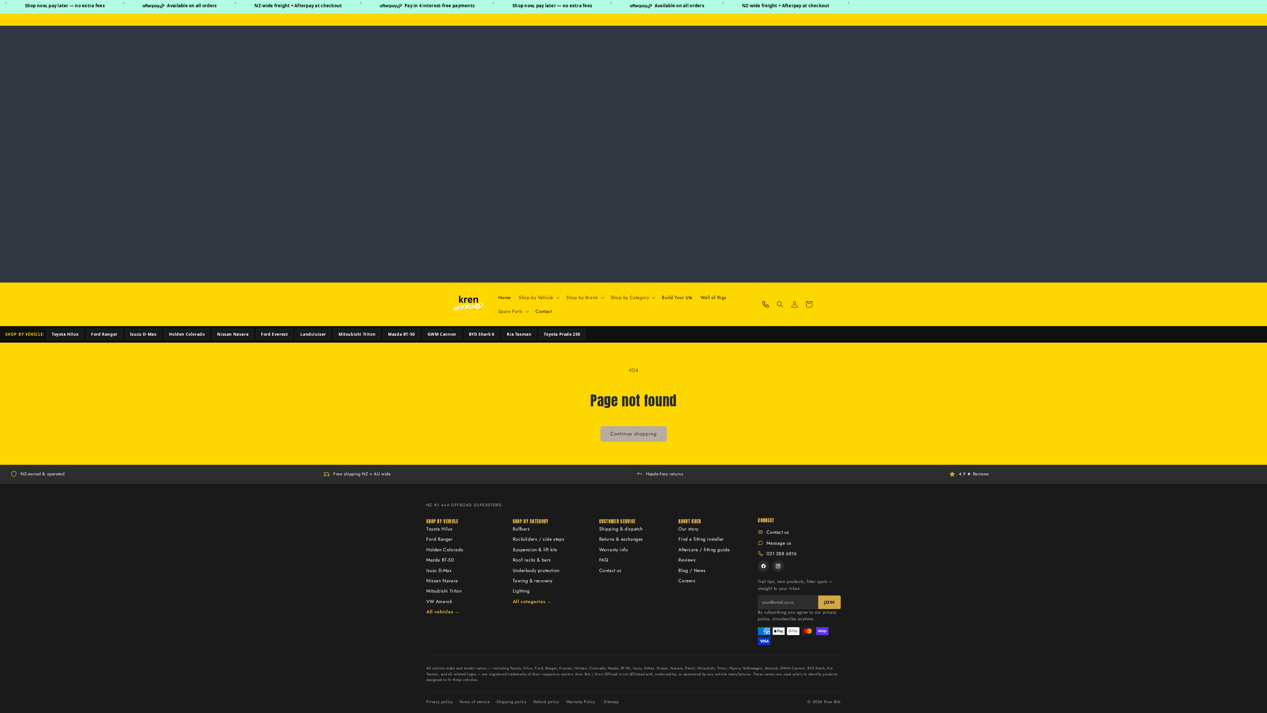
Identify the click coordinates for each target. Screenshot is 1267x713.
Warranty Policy (581, 702)
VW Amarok (439, 601)
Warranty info (613, 549)
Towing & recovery (533, 580)
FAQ (603, 560)
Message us (778, 543)
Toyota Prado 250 (562, 334)
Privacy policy (439, 702)
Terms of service (475, 702)
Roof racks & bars (532, 560)
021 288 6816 (781, 553)
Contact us (610, 570)
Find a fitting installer (701, 539)
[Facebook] (763, 566)
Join (829, 602)
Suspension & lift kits (535, 549)
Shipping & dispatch (621, 529)
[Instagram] (778, 566)
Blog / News (692, 570)
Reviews (687, 560)
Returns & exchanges (621, 539)
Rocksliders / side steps (538, 539)
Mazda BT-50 (401, 334)
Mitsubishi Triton (357, 334)
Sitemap (611, 702)
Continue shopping (633, 433)
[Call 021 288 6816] (765, 304)
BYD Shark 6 (482, 334)
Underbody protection (536, 570)
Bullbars (521, 529)
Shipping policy (511, 702)
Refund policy (546, 702)
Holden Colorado (187, 334)
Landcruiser (313, 334)
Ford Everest (274, 334)
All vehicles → (442, 611)
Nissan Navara (232, 334)
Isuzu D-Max (143, 334)
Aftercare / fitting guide (704, 549)
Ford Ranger (104, 334)
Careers (686, 580)
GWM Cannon (442, 334)
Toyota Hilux (65, 334)
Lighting (521, 591)
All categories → (532, 601)
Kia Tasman (519, 334)
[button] (538, 297)
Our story (688, 529)
